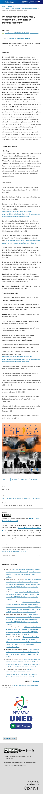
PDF (6, 480)
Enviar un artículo (9, 738)
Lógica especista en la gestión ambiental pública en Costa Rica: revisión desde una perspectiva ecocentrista (23, 661)
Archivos (9, 6)
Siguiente (36, 681)
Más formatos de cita (9, 555)
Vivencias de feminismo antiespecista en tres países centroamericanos (20, 671)
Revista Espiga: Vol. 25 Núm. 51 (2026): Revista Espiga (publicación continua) (22, 596)
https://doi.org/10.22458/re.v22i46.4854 (17, 38)
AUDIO (34, 480)
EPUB (24, 480)
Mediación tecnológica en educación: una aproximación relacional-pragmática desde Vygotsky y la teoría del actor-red (23, 581)
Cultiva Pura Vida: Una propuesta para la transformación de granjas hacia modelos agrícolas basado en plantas (23, 616)
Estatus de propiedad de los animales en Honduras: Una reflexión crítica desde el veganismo (23, 629)
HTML (15, 480)
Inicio (3, 6)
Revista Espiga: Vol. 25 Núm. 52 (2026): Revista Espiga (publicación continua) (23, 574)
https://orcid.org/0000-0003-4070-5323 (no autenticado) (21, 33)
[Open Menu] (2, 2)
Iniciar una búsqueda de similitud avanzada (25, 685)
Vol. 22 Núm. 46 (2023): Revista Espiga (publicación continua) (19, 8)
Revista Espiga (9, 2)
